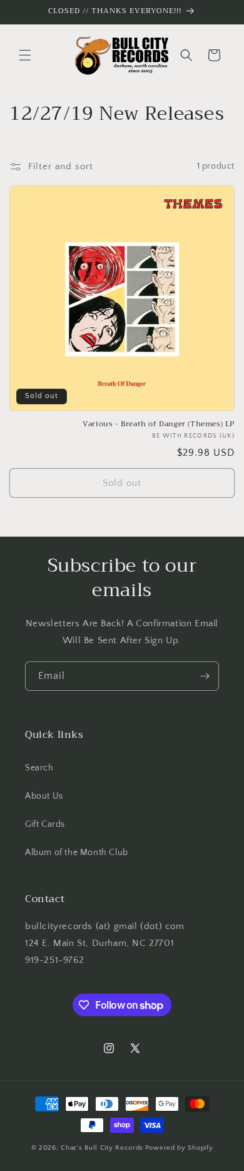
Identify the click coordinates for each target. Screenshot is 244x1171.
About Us (44, 796)
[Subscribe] (204, 676)
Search (39, 768)
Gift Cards (45, 824)
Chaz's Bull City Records (102, 1148)
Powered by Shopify (179, 1148)
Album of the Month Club (76, 853)
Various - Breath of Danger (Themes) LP (159, 424)
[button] (25, 55)
